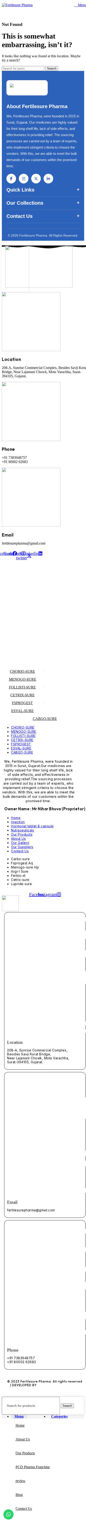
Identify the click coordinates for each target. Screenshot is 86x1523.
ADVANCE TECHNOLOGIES (59, 1385)
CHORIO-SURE (22, 671)
